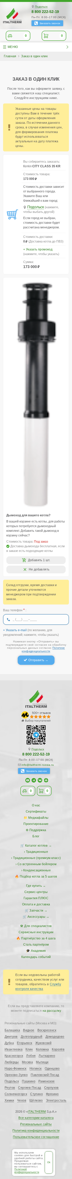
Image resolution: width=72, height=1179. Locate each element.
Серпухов (51, 1087)
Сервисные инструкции (36, 932)
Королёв (58, 1049)
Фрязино (52, 1094)
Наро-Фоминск (15, 1068)
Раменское (46, 1081)
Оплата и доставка (36, 904)
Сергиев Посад (29, 1087)
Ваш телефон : (14, 610)
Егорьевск (24, 1043)
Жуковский (43, 1043)
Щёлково (36, 1100)
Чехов (21, 1100)
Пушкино (28, 1081)
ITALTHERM (37, 1111)
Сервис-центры (36, 892)
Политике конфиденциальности (43, 649)
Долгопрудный (31, 1036)
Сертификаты (36, 811)
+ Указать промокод (37, 249)
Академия (38, 950)
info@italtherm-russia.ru (38, 764)
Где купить (34, 885)
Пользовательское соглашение (36, 1137)
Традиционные (37, 851)
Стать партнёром (36, 944)
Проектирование (36, 824)
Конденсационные (37, 870)
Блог (36, 836)
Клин (29, 1049)
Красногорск (14, 1055)
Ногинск (36, 1068)
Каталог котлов (36, 845)
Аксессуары (36, 916)
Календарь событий (36, 957)
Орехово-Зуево (16, 1075)
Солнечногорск (16, 1094)
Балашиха (12, 1030)
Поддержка (37, 830)
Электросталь (56, 1100)
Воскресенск (46, 1030)
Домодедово (55, 1036)
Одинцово (52, 1068)
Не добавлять (39, 569)
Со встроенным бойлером (37, 864)
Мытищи (42, 1062)
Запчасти (36, 910)
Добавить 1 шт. (39, 560)
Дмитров (11, 1036)
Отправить (36, 660)
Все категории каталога (36, 1117)
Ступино (36, 1094)
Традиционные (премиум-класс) (37, 858)
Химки (9, 1100)
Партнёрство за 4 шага (38, 938)
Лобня (31, 1055)
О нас (36, 805)
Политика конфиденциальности (36, 1130)
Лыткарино (47, 1055)
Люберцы (12, 1062)
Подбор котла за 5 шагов (38, 876)
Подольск (41, 6)
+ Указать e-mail (15, 630)
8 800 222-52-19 (45, 11)
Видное (28, 1030)
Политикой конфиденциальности (26, 1170)
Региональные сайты (36, 1124)
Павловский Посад (45, 1075)
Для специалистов (38, 926)
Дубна (9, 1043)
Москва (27, 1062)
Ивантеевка (13, 1049)
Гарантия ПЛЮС (36, 898)
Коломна (42, 1049)
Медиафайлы (38, 817)
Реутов (10, 1087)
